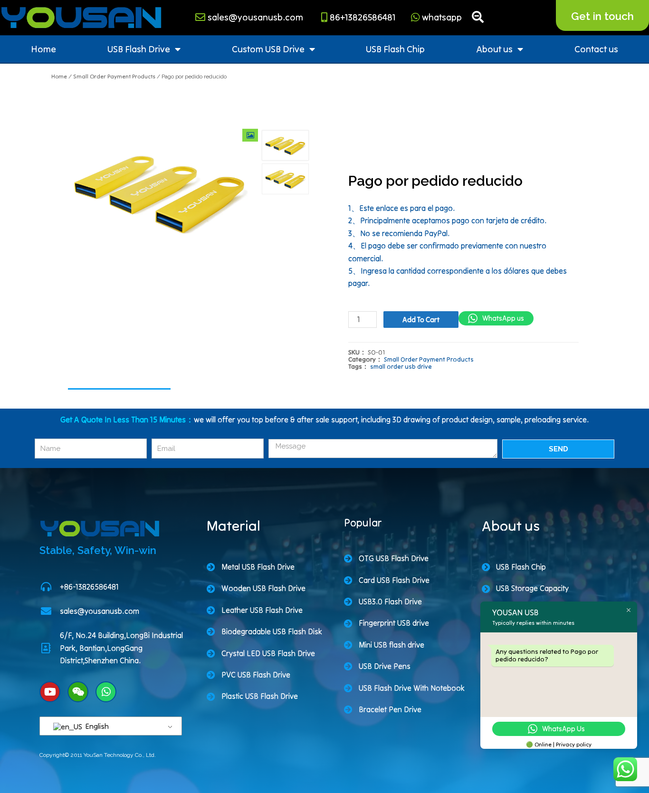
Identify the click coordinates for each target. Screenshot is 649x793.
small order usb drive (401, 367)
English (96, 726)
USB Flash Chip (395, 49)
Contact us (596, 49)
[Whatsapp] (105, 691)
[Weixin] (77, 691)
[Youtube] (49, 691)
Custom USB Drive (268, 49)
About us (494, 49)
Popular (363, 522)
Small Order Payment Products (114, 76)
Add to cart (420, 319)
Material (233, 525)
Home (43, 49)
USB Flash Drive (138, 49)
